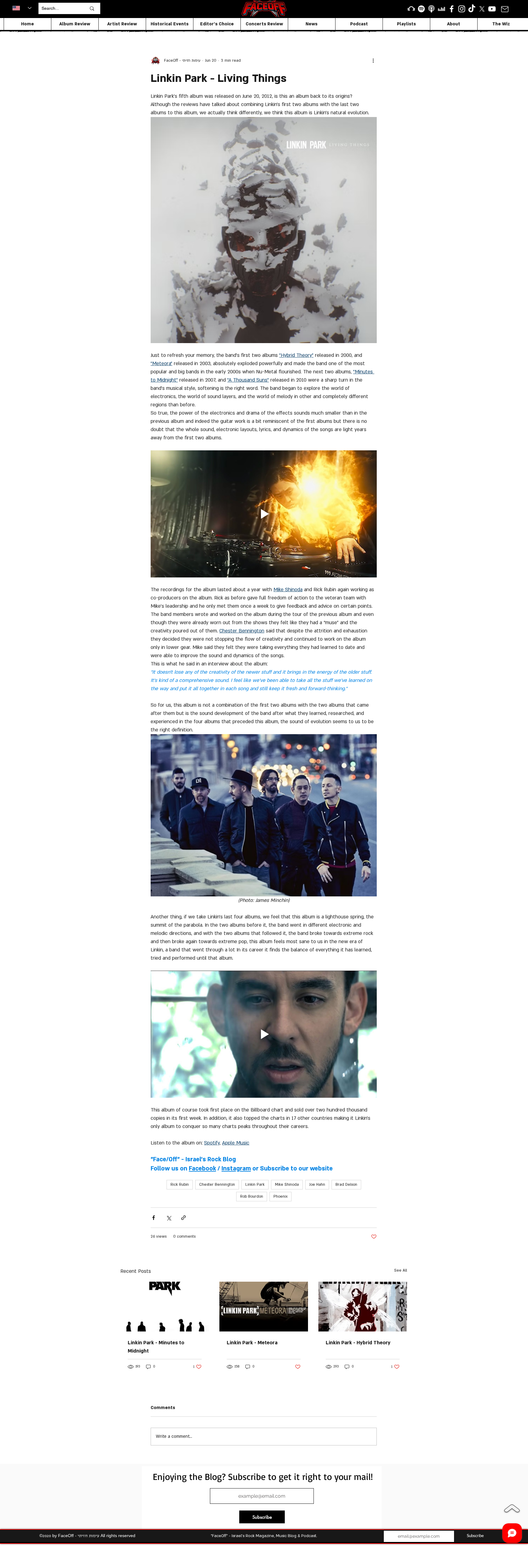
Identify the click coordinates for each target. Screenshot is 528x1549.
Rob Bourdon (251, 1196)
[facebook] (451, 8)
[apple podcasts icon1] (431, 8)
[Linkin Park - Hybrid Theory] (362, 1306)
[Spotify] (421, 8)
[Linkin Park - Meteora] (263, 1306)
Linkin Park (255, 1184)
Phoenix (280, 1196)
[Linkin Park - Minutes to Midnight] (164, 1306)
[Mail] (505, 9)
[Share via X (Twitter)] (168, 1218)
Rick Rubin (179, 1184)
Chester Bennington (217, 1184)
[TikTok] (471, 8)
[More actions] (373, 60)
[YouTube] (492, 8)
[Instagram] (461, 8)
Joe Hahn (317, 1184)
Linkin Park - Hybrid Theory (358, 1342)
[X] (481, 8)
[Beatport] (411, 8)
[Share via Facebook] (153, 1218)
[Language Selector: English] (22, 8)
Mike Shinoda (287, 1184)
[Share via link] (183, 1218)
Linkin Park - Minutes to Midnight (156, 1346)
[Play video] (264, 513)
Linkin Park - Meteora (252, 1342)
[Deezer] (441, 8)
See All (400, 1270)
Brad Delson (346, 1184)
